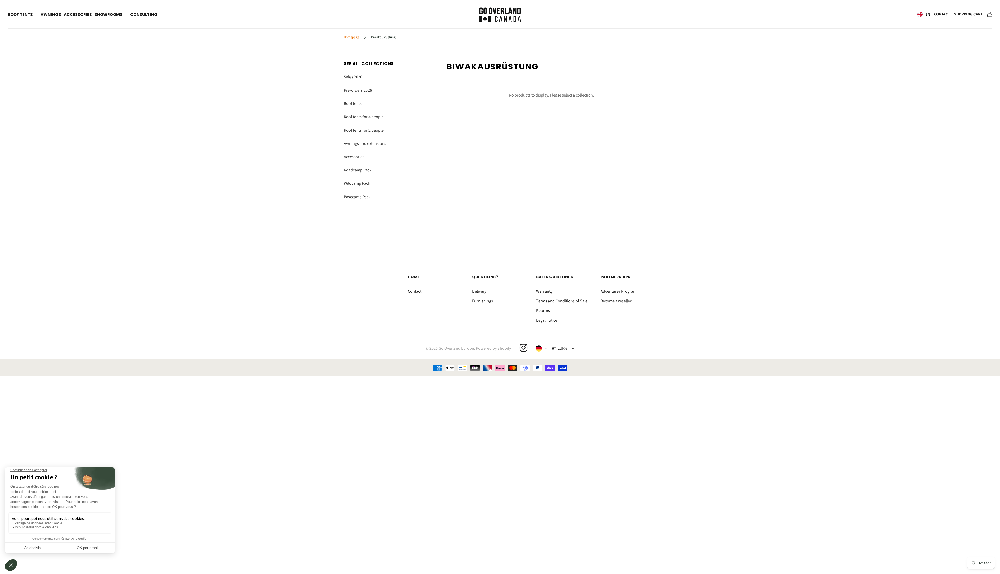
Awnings (51, 14)
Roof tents (20, 14)
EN (927, 14)
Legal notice (546, 320)
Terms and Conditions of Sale (562, 301)
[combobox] (924, 14)
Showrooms (108, 14)
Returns (543, 311)
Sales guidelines (554, 276)
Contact (942, 14)
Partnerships (615, 276)
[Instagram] (523, 348)
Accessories (78, 14)
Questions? (485, 276)
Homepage (351, 37)
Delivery (479, 291)
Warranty (544, 291)
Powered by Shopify (493, 348)
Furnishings (482, 301)
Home (414, 276)
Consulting (144, 14)
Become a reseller (616, 301)
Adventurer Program (618, 291)
